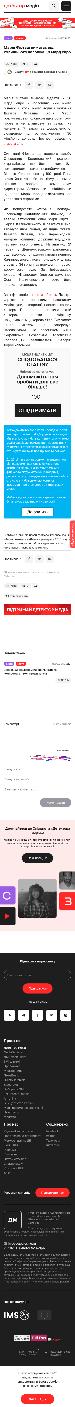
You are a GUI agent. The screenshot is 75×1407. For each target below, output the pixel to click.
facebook (52, 1131)
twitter (50, 1136)
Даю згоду (37, 1399)
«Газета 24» (13, 143)
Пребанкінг (12, 1066)
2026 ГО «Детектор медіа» (26, 1248)
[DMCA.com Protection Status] (22, 1340)
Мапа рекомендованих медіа (24, 1108)
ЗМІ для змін (12, 1061)
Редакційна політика (18, 1131)
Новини (19, 38)
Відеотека (11, 1085)
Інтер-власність (18, 596)
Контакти (10, 1154)
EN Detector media (16, 1094)
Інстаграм (53, 1145)
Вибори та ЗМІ (14, 1089)
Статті (21, 663)
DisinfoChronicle (14, 1080)
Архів (7, 1173)
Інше (8, 38)
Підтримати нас (15, 1159)
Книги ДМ (11, 1145)
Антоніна (10, 1098)
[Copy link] (50, 85)
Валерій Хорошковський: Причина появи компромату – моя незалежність (31, 671)
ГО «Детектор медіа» (18, 1103)
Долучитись (38, 511)
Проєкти (12, 1040)
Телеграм (53, 1140)
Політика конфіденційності (22, 1136)
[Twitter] (39, 85)
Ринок (9, 663)
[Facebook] (29, 85)
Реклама (10, 1150)
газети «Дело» (44, 295)
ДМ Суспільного (15, 1057)
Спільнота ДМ (37, 858)
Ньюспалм (11, 1112)
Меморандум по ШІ (17, 1140)
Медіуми (10, 1117)
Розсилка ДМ (13, 1168)
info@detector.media (22, 1243)
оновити (63, 750)
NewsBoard (11, 1075)
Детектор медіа (15, 1048)
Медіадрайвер (14, 1071)
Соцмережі (57, 1124)
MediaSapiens (13, 1052)
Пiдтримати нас (52, 1192)
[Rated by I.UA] (54, 1340)
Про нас (11, 1124)
